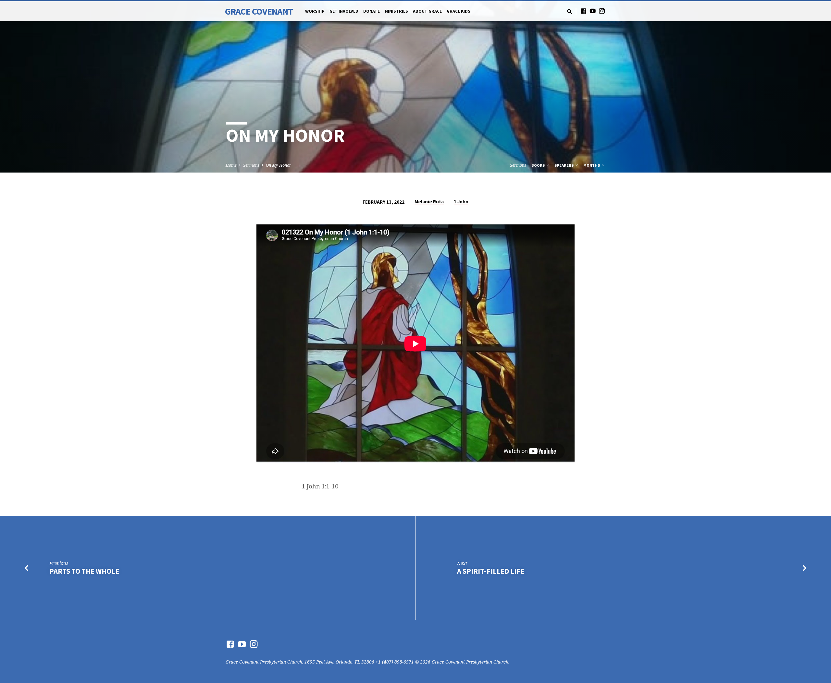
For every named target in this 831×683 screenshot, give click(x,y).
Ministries (396, 11)
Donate (371, 11)
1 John (461, 201)
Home (231, 165)
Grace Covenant (259, 11)
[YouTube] (592, 11)
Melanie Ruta (429, 201)
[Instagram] (601, 11)
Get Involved (343, 11)
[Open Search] (569, 11)
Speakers (564, 165)
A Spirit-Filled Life (490, 571)
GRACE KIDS (458, 11)
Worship (315, 11)
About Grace (427, 11)
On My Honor (278, 165)
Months (592, 165)
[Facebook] (583, 11)
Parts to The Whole (84, 571)
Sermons (251, 165)
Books (538, 165)
